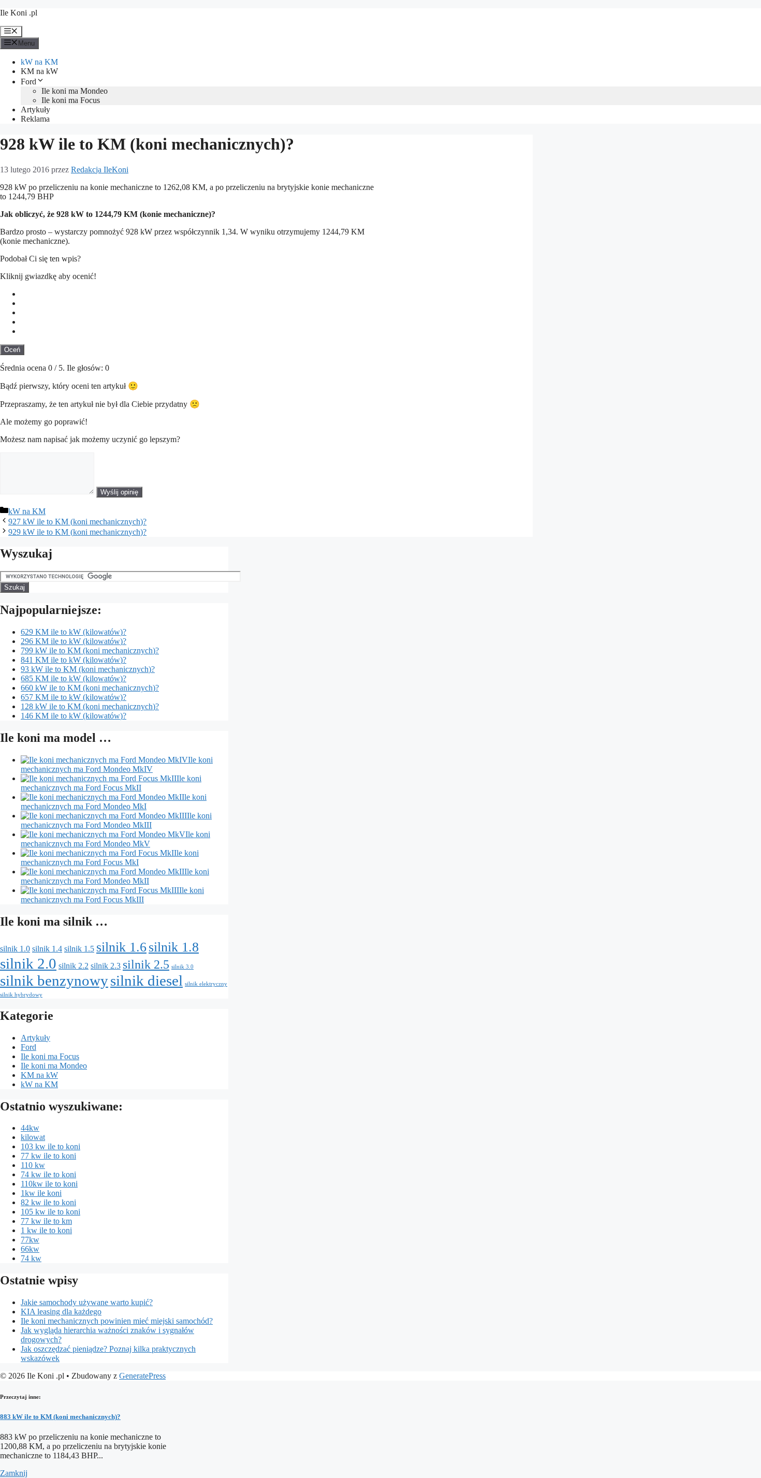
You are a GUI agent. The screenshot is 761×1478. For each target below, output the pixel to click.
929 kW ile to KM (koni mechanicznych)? (77, 532)
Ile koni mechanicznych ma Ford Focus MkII (111, 783)
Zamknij (13, 1473)
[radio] (277, 294)
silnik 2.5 (146, 964)
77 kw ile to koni (48, 1155)
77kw (30, 1239)
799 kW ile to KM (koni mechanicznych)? (90, 650)
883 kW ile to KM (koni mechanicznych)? (60, 1417)
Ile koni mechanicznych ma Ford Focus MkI (110, 857)
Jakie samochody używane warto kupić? (87, 1302)
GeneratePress (142, 1375)
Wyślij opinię (119, 492)
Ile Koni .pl (18, 12)
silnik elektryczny (206, 984)
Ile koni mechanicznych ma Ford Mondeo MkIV (117, 764)
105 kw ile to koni (50, 1211)
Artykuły (35, 109)
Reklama (35, 118)
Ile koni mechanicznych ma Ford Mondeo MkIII (116, 820)
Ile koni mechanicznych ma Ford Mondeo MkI (114, 802)
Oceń (12, 350)
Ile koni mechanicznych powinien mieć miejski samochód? (117, 1320)
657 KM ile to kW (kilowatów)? (73, 697)
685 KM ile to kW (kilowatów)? (73, 678)
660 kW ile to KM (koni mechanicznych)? (90, 687)
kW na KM (39, 61)
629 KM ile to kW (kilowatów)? (73, 631)
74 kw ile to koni (48, 1174)
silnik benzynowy (54, 980)
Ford (28, 81)
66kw (30, 1249)
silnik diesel (146, 980)
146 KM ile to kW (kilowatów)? (73, 715)
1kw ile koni (41, 1193)
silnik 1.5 (79, 948)
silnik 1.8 (174, 947)
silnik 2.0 (28, 963)
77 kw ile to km (46, 1221)
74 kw (31, 1258)
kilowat (33, 1137)
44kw (30, 1127)
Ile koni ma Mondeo (74, 90)
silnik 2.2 (73, 965)
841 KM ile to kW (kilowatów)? (73, 659)
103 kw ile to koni (50, 1146)
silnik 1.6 (121, 947)
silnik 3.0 (182, 967)
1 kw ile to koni (46, 1230)
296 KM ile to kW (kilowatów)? (73, 641)
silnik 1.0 (15, 948)
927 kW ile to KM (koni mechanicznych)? (77, 521)
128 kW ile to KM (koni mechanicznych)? (90, 706)
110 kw (33, 1165)
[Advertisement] (455, 250)
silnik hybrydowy (21, 995)
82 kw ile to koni (48, 1202)
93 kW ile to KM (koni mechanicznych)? (88, 669)
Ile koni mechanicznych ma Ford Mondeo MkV (115, 839)
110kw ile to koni (49, 1183)
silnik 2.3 (106, 965)
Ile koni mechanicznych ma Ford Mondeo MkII (115, 876)
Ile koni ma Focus (70, 100)
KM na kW (39, 71)
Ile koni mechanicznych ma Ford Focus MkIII (112, 895)
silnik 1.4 (47, 948)
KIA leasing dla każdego (61, 1311)
